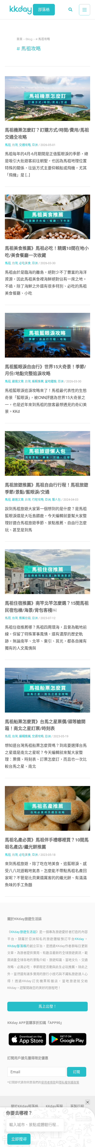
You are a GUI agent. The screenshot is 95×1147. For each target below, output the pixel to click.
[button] (87, 1102)
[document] (47, 573)
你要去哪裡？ (19, 1113)
